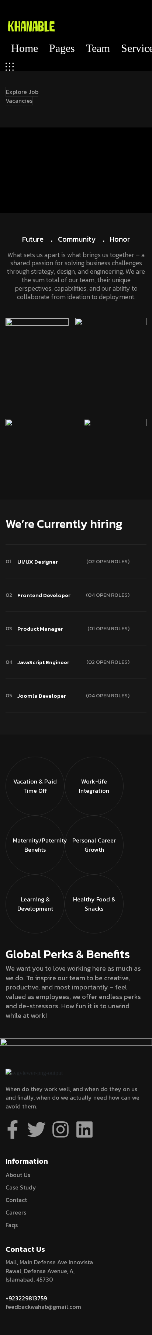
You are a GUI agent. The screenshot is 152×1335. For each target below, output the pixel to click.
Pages (62, 48)
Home (24, 48)
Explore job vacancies (22, 96)
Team (98, 48)
